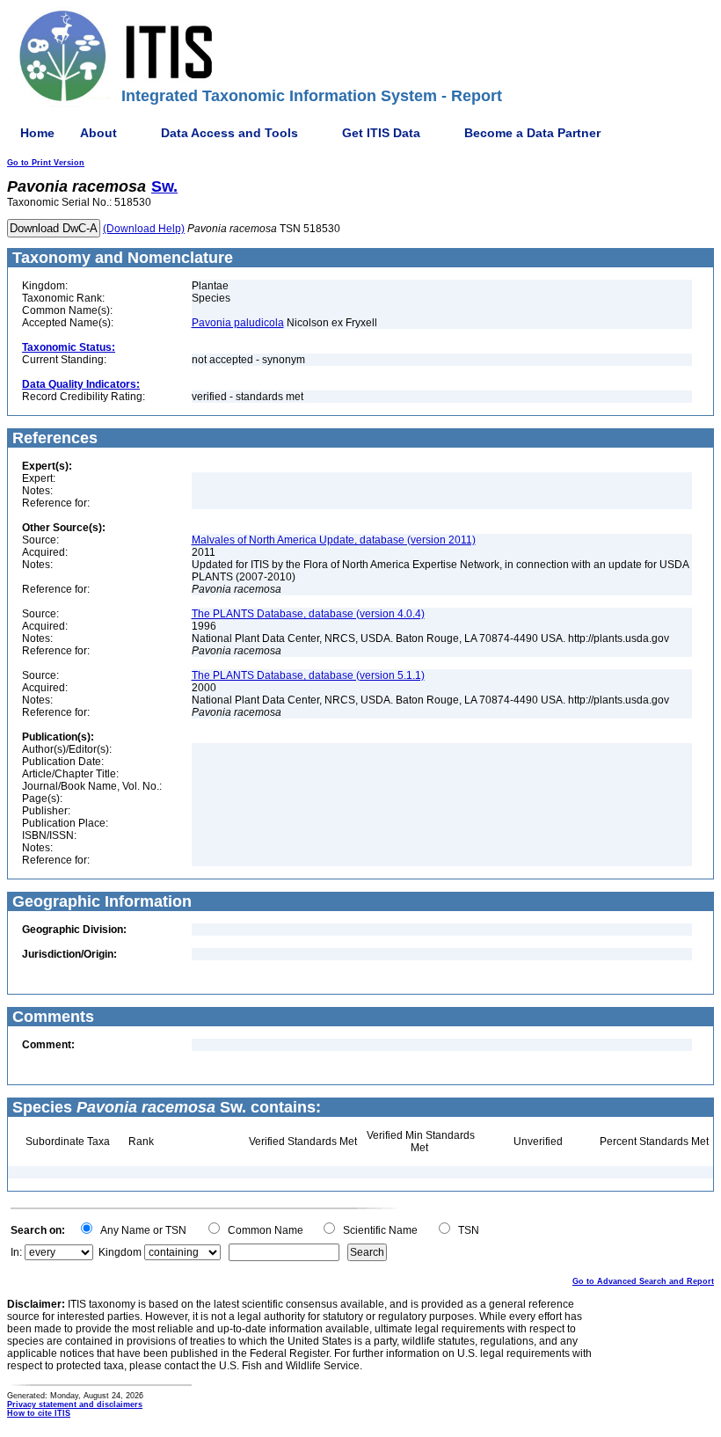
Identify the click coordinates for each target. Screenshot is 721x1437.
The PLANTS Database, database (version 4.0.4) (308, 614)
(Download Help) (144, 228)
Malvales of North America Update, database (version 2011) (334, 540)
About (98, 133)
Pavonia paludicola (238, 323)
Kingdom (120, 1252)
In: (16, 1252)
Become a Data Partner (532, 133)
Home (37, 133)
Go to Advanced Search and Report (643, 1281)
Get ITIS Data (381, 133)
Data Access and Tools (229, 133)
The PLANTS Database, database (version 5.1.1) (308, 675)
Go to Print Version (45, 162)
